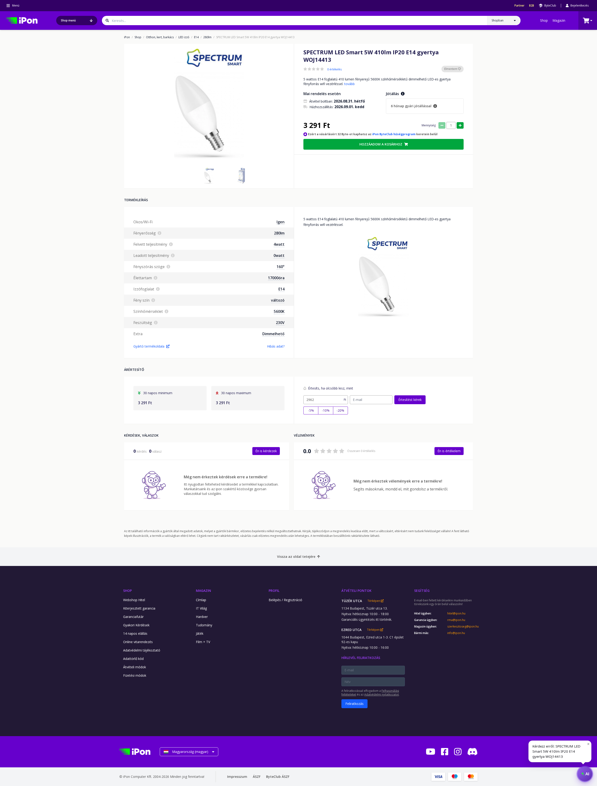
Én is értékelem (449, 451)
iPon (127, 37)
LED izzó (183, 37)
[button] (209, 175)
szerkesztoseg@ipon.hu (462, 626)
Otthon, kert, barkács (160, 37)
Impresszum (237, 776)
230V (280, 322)
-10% (326, 410)
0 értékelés (334, 69)
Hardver (202, 616)
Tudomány (204, 625)
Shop (544, 20)
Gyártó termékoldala (148, 346)
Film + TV (203, 642)
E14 (196, 37)
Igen (281, 221)
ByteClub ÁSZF (277, 776)
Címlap (201, 600)
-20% (340, 410)
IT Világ (201, 608)
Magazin (558, 20)
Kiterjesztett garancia (139, 608)
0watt (279, 255)
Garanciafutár (133, 616)
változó (278, 300)
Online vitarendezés (138, 642)
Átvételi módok (134, 667)
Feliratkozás (354, 703)
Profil (274, 590)
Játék (199, 633)
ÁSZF (256, 776)
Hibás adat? (276, 346)
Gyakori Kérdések (136, 625)
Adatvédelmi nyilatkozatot (381, 694)
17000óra (276, 277)
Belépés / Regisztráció (285, 600)
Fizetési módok (134, 675)
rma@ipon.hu (456, 620)
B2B (531, 5)
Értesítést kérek (410, 399)
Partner (519, 5)
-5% (311, 410)
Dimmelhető (273, 333)
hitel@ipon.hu (456, 613)
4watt (279, 244)
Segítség (422, 590)
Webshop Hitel (134, 600)
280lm (207, 37)
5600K (279, 311)
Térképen (374, 601)
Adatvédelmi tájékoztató (141, 650)
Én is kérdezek (266, 451)
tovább (349, 84)
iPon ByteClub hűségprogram (394, 134)
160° (281, 266)
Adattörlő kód (133, 658)
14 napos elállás (135, 633)
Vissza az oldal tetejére (296, 556)
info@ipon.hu (456, 633)
